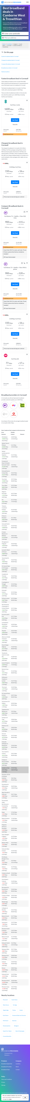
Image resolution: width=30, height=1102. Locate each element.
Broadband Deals (5, 1069)
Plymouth (5, 999)
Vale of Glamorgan (19, 1031)
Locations (9, 44)
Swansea (14, 1020)
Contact (18, 1069)
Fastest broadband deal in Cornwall (9, 56)
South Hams (14, 999)
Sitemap (3, 1085)
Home (4, 44)
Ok (25, 1097)
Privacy (3, 1082)
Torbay (14, 1010)
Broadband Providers (6, 1066)
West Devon (6, 1005)
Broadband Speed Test (6, 1063)
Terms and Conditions (6, 1079)
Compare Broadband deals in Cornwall (10, 64)
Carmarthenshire (7, 1036)
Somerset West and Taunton (19, 1015)
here (10, 1099)
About (17, 1066)
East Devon (5, 1015)
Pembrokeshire (6, 1025)
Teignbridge (6, 1010)
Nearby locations (5, 71)
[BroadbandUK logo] (11, 2)
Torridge (15, 1005)
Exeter (21, 1010)
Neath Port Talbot (7, 1031)
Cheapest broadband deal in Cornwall (10, 60)
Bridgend (16, 1025)
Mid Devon (5, 1020)
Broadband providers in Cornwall (9, 68)
